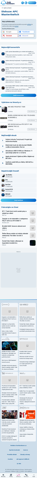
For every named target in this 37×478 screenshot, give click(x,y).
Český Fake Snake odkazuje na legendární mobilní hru (12, 242)
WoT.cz (4, 215)
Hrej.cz (4, 237)
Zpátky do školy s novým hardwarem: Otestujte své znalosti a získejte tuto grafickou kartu (9, 354)
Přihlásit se (32, 2)
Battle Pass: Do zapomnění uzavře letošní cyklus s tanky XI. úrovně (27, 392)
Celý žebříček (18, 200)
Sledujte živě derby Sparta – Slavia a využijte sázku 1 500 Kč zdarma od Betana (9, 367)
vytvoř (16, 26)
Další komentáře (18, 95)
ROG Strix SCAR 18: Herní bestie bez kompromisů (26, 357)
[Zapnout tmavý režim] (26, 3)
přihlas (29, 24)
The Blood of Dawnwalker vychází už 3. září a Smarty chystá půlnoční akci (9, 387)
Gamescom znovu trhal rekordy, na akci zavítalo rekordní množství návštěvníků (8, 423)
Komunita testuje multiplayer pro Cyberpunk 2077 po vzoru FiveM (27, 363)
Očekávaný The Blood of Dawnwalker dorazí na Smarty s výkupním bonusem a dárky (27, 400)
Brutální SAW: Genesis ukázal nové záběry (14, 227)
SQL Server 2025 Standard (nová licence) (9, 361)
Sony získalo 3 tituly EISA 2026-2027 (26, 435)
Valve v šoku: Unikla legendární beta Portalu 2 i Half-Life (9, 333)
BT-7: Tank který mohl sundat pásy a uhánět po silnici (14, 212)
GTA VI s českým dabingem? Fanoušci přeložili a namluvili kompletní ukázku (9, 437)
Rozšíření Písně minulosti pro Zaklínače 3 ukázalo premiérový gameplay (9, 430)
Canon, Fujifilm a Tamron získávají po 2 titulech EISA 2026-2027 (27, 429)
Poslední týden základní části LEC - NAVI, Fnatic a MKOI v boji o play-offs (8, 401)
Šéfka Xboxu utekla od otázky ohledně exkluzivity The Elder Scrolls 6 (15, 234)
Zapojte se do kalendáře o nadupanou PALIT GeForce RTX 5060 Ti (15, 219)
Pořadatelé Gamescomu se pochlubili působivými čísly (27, 330)
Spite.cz (4, 230)
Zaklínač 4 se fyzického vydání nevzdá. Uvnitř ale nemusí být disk (8, 325)
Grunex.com (5, 222)
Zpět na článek (7, 8)
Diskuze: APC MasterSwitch (10, 13)
